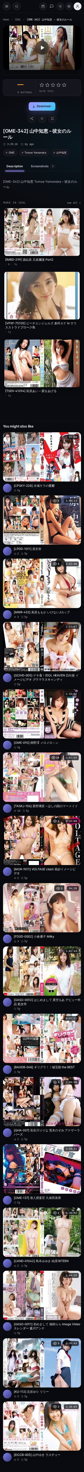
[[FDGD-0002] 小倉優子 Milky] (42, 913)
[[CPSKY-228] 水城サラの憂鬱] (42, 462)
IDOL (18, 19)
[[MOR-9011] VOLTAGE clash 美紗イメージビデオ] (42, 848)
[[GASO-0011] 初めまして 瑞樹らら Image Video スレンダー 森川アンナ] (42, 1303)
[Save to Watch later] (75, 437)
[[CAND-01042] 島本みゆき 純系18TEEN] (42, 1238)
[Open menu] (7, 6)
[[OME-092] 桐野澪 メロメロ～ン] (42, 719)
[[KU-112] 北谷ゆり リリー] (42, 1368)
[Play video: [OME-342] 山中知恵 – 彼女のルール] (42, 47)
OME (11, 152)
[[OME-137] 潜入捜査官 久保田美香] (42, 1174)
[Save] (52, 118)
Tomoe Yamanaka (35, 152)
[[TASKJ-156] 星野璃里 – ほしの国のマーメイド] (42, 782)
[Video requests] (43, 6)
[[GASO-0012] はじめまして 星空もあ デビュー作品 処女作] (42, 978)
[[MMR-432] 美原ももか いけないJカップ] (42, 589)
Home (6, 19)
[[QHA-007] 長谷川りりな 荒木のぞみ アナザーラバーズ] (42, 1109)
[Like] (42, 118)
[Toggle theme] (60, 6)
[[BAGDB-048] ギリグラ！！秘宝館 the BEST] (42, 1044)
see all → (74, 202)
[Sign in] (77, 6)
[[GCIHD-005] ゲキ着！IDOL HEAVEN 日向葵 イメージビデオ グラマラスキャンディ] (42, 654)
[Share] (31, 118)
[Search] (16, 6)
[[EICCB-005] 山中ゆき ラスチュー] (42, 1431)
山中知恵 (61, 152)
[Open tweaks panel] (69, 6)
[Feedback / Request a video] (52, 6)
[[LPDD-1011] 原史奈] (42, 525)
